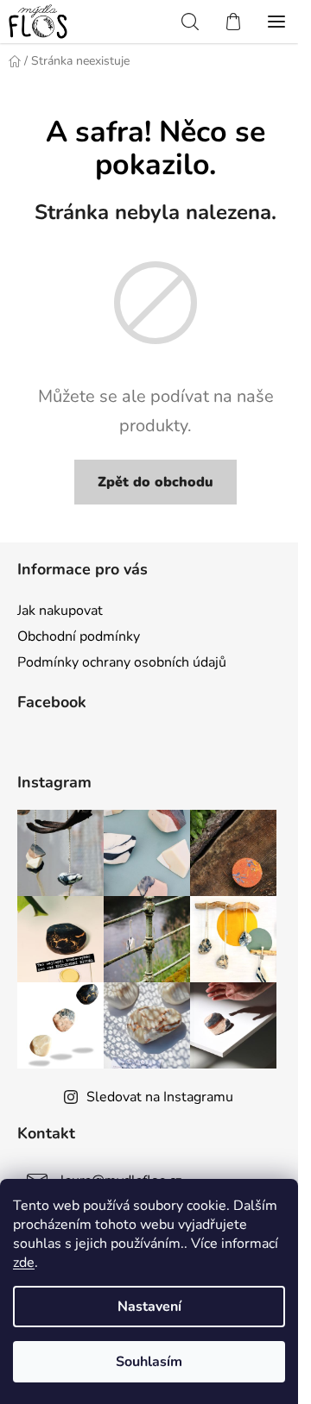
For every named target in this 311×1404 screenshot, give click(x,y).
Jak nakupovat (60, 610)
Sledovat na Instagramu (159, 1096)
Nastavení (149, 1306)
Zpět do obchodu (155, 482)
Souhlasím (149, 1361)
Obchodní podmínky (78, 636)
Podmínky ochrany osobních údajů (121, 662)
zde (24, 1262)
